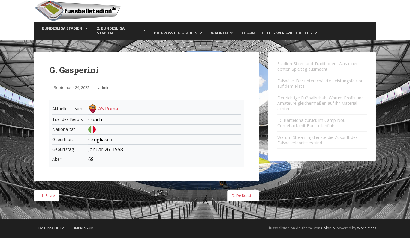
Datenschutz (51, 228)
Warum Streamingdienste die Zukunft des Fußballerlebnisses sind (317, 139)
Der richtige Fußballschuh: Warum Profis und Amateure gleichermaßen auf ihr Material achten (320, 103)
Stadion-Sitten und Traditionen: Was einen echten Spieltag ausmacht (318, 66)
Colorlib (328, 228)
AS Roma (108, 108)
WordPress (366, 228)
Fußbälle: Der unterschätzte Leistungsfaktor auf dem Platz (320, 83)
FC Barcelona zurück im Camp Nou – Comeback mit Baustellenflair (313, 122)
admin (104, 87)
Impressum (83, 228)
